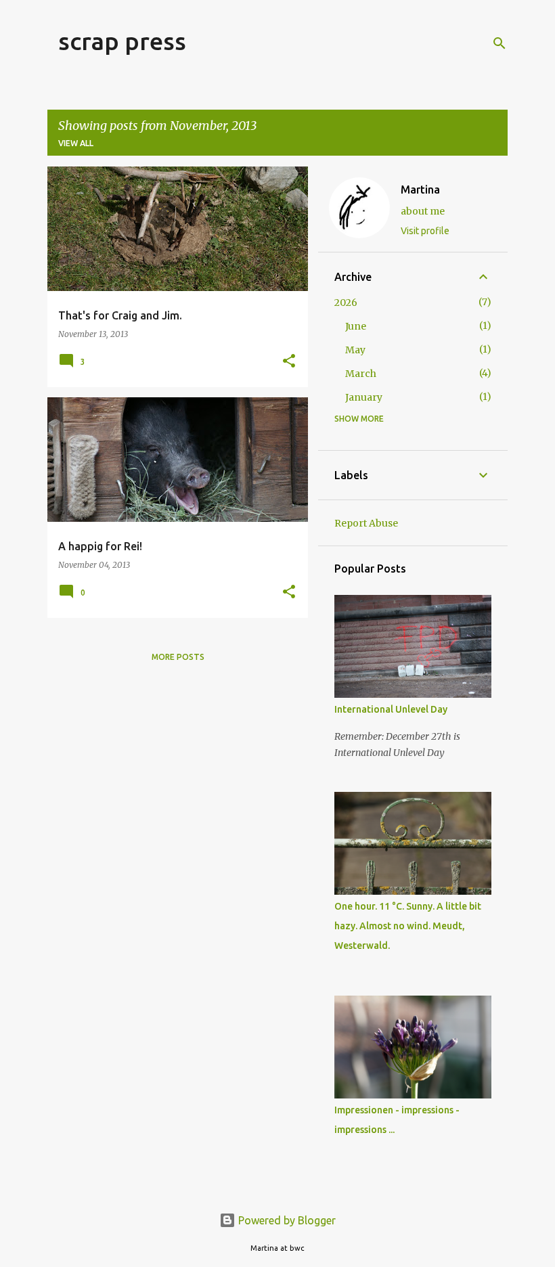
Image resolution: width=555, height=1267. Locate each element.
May (355, 350)
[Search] (499, 43)
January (363, 397)
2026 (345, 302)
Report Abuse (366, 523)
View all (75, 143)
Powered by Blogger (286, 1220)
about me (423, 211)
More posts (178, 656)
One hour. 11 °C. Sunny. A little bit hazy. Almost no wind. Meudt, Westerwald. (407, 926)
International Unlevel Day (390, 709)
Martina (420, 189)
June (355, 326)
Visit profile (425, 230)
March (360, 374)
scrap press (122, 41)
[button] (289, 362)
